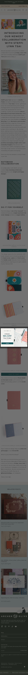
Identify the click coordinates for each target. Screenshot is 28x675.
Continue (7, 343)
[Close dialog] (26, 329)
